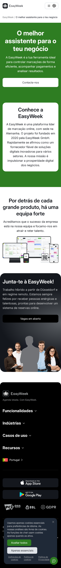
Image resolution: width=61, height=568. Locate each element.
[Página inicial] (13, 5)
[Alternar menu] (51, 6)
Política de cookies (29, 558)
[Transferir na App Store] (30, 482)
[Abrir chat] (54, 561)
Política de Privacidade (43, 558)
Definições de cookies (14, 558)
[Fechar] (53, 522)
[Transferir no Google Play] (30, 494)
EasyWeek (8, 17)
